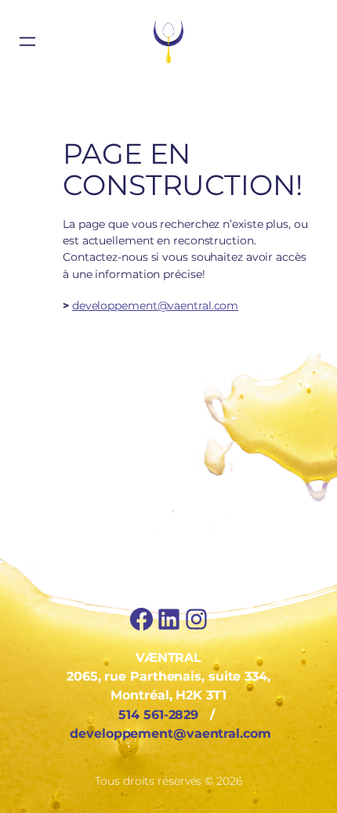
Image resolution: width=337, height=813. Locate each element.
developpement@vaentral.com (155, 305)
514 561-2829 (158, 714)
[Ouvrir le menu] (27, 41)
